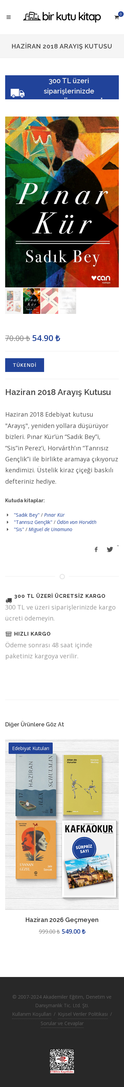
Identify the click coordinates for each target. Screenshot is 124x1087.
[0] (116, 16)
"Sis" (19, 529)
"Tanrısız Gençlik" (33, 522)
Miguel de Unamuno (50, 529)
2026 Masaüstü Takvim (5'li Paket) (62, 919)
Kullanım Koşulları (31, 1014)
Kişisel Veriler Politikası (83, 1014)
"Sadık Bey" (27, 515)
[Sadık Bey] (62, 202)
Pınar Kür (54, 515)
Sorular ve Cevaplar (62, 1023)
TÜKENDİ (25, 365)
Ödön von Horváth (76, 522)
